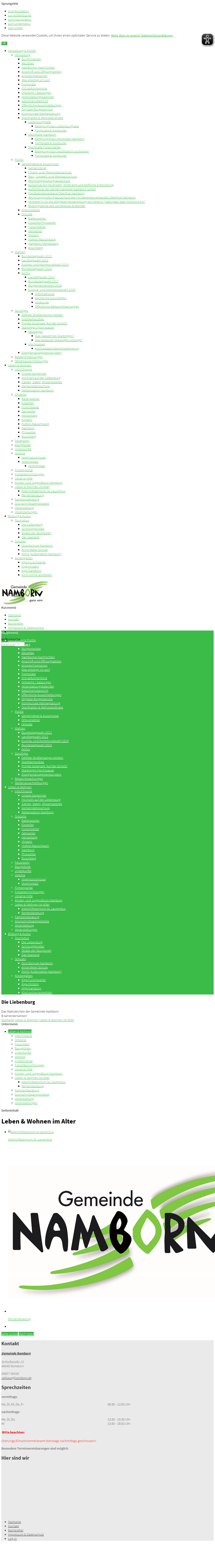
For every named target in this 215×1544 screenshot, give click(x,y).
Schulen (20, 541)
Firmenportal (24, 470)
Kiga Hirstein (30, 566)
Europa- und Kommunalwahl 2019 (51, 289)
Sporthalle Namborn (42, 134)
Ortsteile (20, 394)
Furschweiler (37, 227)
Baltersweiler (37, 218)
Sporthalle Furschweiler (44, 147)
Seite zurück (9, 1334)
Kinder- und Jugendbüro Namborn (38, 482)
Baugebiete (23, 445)
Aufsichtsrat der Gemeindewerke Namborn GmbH (62, 189)
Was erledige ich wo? (36, 80)
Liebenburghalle (39, 122)
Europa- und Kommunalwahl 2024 (45, 264)
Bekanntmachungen (29, 357)
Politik (19, 160)
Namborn (28, 428)
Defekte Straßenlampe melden (42, 315)
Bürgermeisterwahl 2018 (45, 285)
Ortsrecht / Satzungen (36, 92)
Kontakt (13, 619)
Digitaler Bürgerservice (37, 109)
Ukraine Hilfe (24, 478)
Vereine (20, 453)
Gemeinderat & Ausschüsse (40, 164)
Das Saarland (30, 537)
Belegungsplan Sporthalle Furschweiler (62, 151)
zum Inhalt (15, 28)
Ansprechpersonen (35, 76)
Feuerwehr (22, 440)
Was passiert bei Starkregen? (54, 336)
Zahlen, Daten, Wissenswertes (42, 382)
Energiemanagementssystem (41, 352)
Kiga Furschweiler (34, 562)
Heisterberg (29, 415)
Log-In (12, 1538)
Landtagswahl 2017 (41, 277)
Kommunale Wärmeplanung (41, 113)
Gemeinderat (37, 168)
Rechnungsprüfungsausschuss (49, 180)
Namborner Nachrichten (38, 67)
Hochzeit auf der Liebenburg (41, 378)
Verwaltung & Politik (22, 50)
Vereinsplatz (30, 461)
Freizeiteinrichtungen (29, 474)
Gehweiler (35, 231)
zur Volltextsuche (19, 15)
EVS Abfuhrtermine (34, 88)
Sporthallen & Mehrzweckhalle (42, 118)
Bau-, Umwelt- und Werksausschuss (52, 176)
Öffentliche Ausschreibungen (41, 105)
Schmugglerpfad (33, 529)
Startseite (14, 615)
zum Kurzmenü (18, 11)
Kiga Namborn (31, 570)
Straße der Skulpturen (36, 533)
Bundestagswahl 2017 (43, 281)
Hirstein (33, 235)
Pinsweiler (29, 432)
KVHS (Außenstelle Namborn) (42, 554)
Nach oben (26, 1334)
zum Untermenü (19, 23)
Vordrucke (42, 302)
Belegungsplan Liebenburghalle (57, 126)
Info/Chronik (23, 369)
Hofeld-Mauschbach (42, 239)
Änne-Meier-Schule (35, 549)
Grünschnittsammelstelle (32, 503)
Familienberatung (27, 499)
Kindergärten (24, 558)
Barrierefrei (15, 623)
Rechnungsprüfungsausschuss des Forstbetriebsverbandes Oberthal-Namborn (82, 197)
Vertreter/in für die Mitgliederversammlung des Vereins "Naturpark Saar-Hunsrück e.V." (86, 201)
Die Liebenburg (32, 524)
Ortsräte (27, 214)
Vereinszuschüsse (34, 457)
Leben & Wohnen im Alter (32, 487)
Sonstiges (21, 310)
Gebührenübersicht (35, 101)
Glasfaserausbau (33, 319)
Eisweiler (28, 403)
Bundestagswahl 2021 (37, 256)
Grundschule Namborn (37, 545)
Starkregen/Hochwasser (38, 327)
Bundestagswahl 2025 (37, 269)
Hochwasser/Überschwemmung (57, 348)
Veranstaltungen (26, 512)
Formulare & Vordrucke (51, 130)
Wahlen (20, 252)
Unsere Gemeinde (34, 373)
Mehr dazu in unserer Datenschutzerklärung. (142, 35)
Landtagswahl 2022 (35, 260)
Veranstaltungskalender (38, 97)
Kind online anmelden (37, 575)
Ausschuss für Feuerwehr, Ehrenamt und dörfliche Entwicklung (71, 185)
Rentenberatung (33, 495)
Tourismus (22, 520)
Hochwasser (36, 344)
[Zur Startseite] (25, 604)
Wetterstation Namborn (38, 390)
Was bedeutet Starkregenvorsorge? (58, 340)
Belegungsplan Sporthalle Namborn (59, 139)
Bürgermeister (31, 59)
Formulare (29, 84)
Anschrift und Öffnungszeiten (41, 71)
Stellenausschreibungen (31, 361)
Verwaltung (22, 55)
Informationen (45, 294)
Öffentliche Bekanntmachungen (57, 306)
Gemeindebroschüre (36, 386)
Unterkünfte (23, 449)
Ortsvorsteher (31, 210)
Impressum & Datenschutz (26, 627)
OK (4, 43)
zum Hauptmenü (19, 19)
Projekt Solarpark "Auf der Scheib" (45, 323)
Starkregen (35, 331)
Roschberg (35, 248)
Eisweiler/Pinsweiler (42, 222)
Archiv (26, 273)
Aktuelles (28, 63)
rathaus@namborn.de (16, 1378)
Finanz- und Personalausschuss (50, 172)
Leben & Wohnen (20, 365)
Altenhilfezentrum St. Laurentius (44, 491)
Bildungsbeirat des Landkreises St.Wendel (56, 206)
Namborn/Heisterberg (43, 243)
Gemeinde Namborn (16, 1353)
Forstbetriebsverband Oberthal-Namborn (56, 193)
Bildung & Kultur (19, 516)
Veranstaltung (24, 508)
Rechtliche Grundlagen (51, 298)
